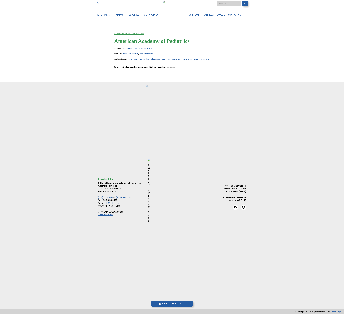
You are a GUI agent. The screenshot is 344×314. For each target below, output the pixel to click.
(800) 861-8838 (123, 197)
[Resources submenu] (140, 15)
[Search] (245, 3)
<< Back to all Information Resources (129, 33)
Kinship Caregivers (201, 59)
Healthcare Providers (186, 59)
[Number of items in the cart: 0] (98, 2)
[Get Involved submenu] (159, 15)
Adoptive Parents (138, 59)
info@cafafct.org (112, 203)
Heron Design (335, 312)
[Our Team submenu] (199, 15)
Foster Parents (171, 59)
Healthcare (127, 54)
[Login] (247, 18)
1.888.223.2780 (105, 214)
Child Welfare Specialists (155, 59)
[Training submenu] (124, 15)
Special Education (146, 54)
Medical (126, 48)
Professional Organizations (141, 48)
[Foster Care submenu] (109, 15)
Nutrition (135, 54)
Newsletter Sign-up (173, 303)
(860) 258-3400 (105, 197)
